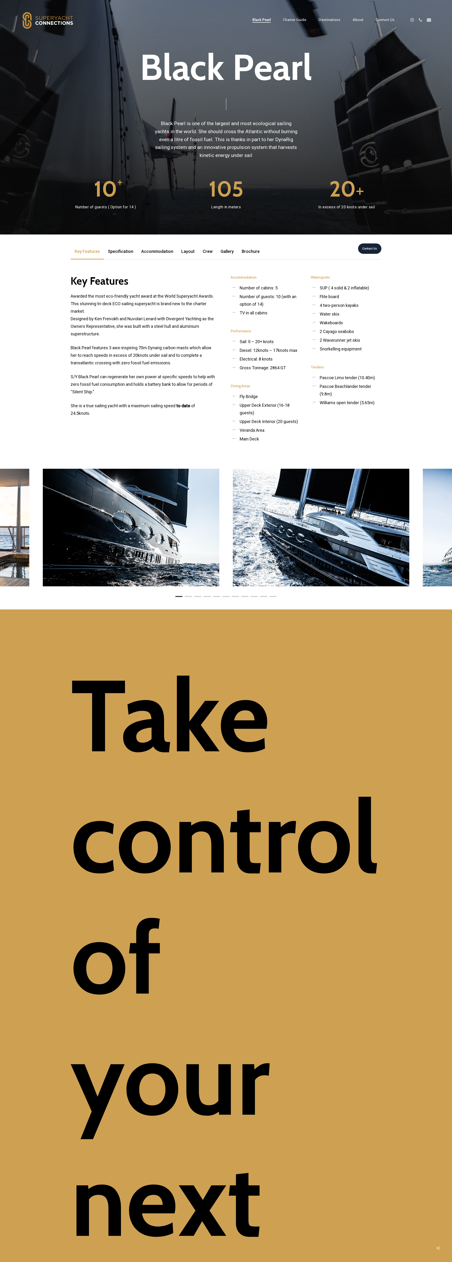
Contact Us (369, 248)
